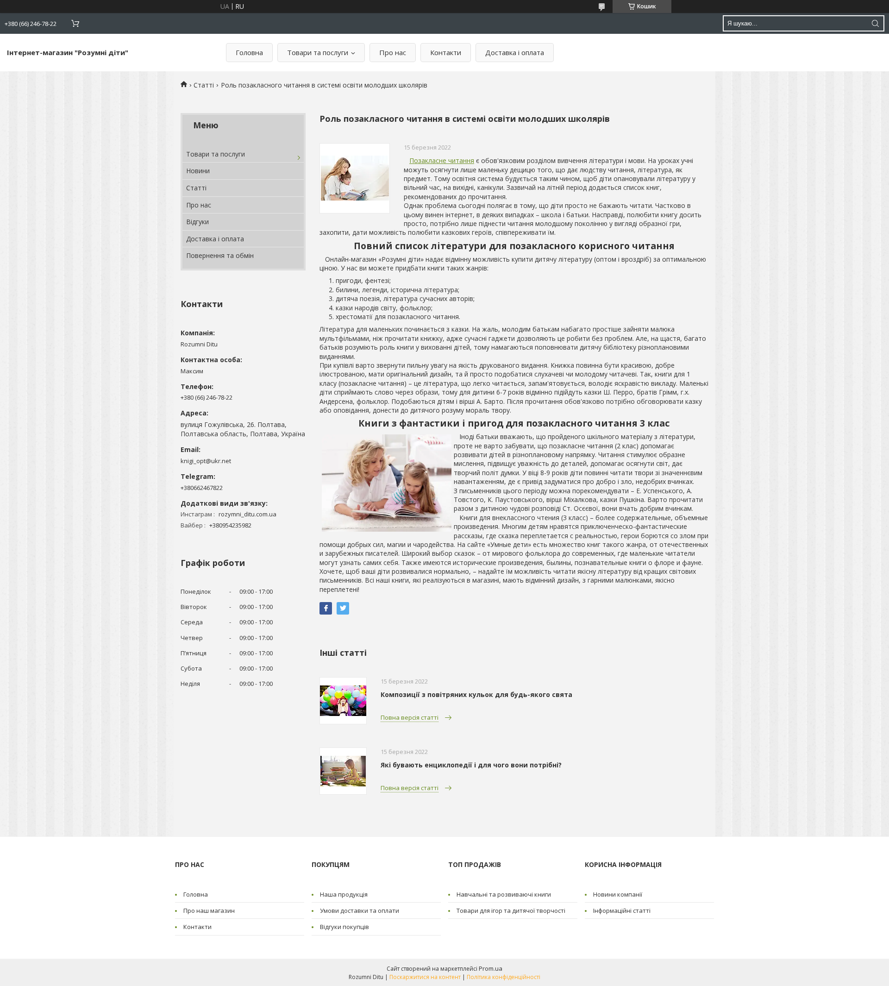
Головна (249, 52)
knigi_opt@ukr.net (206, 461)
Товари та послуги (317, 52)
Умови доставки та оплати (359, 910)
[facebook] (325, 608)
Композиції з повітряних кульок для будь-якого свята (476, 694)
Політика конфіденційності (503, 977)
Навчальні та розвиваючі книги (504, 894)
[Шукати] (875, 23)
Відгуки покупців (344, 927)
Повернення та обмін (220, 255)
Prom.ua (490, 968)
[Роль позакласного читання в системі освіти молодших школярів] (354, 178)
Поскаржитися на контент (425, 977)
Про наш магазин (209, 910)
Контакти (445, 52)
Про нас (392, 52)
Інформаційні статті (622, 910)
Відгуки (197, 221)
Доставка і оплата (514, 52)
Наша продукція (344, 894)
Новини (198, 170)
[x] (343, 608)
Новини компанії (617, 894)
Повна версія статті (409, 717)
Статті (204, 85)
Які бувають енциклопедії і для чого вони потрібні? (471, 764)
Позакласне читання (441, 160)
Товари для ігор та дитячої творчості (511, 910)
